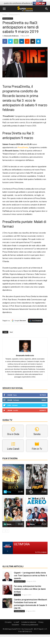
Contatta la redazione (28, 622)
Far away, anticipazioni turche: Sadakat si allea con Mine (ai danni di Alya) (30, 589)
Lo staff (16, 622)
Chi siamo (8, 622)
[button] (46, 9)
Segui (44, 400)
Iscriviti (42, 410)
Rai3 (11, 332)
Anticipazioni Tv (14, 15)
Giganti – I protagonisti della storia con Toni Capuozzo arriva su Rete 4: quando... (30, 575)
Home (4, 15)
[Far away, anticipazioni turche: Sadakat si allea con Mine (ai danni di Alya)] (7, 590)
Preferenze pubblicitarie (29, 625)
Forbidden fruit (19, 611)
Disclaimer (15, 625)
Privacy (40, 622)
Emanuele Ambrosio (11, 36)
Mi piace (43, 395)
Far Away (17, 595)
